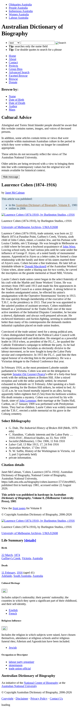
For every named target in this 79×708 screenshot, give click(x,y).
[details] (30, 540)
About (12, 59)
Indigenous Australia (21, 11)
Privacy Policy (38, 698)
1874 (17, 555)
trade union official (20, 668)
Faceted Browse (18, 75)
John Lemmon (27, 400)
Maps (12, 109)
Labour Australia (18, 17)
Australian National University (19, 686)
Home (12, 55)
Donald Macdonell (35, 266)
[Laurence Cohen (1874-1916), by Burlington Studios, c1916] (38, 214)
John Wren (69, 246)
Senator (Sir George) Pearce (29, 374)
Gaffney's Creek (10, 558)
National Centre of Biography (41, 682)
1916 (20, 572)
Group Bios (15, 69)
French (13, 613)
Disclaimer (22, 698)
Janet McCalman (15, 192)
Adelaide (6, 575)
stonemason (15, 665)
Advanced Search (19, 72)
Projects (13, 65)
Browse (13, 79)
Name (12, 96)
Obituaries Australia (20, 4)
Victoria (26, 558)
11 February (8, 572)
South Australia (22, 575)
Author (13, 106)
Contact (13, 62)
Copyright (7, 698)
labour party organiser (21, 661)
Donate (13, 82)
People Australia (18, 7)
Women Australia (19, 14)
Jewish (13, 647)
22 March (7, 555)
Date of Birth (16, 99)
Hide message (10, 176)
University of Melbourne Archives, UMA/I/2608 (29, 227)
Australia (37, 558)
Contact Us (56, 698)
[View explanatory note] (4, 591)
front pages (19, 508)
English (13, 610)
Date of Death (17, 103)
